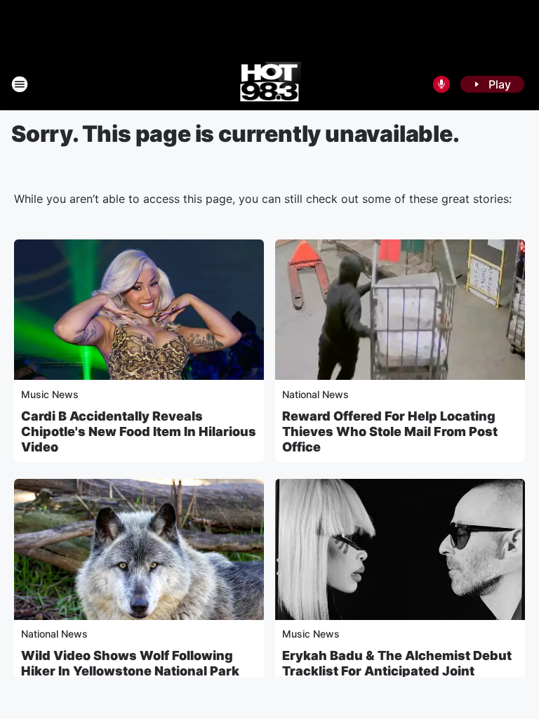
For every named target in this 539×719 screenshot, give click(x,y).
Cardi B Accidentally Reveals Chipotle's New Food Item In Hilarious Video (138, 431)
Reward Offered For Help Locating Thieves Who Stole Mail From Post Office (390, 431)
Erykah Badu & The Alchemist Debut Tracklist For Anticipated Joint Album (397, 671)
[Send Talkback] (441, 84)
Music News (50, 394)
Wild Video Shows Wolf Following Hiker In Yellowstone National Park (130, 663)
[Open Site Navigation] (19, 84)
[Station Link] (270, 84)
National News (315, 394)
